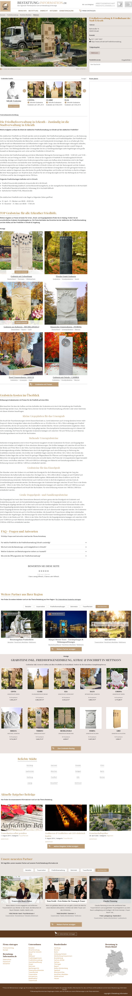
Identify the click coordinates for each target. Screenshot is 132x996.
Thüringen (21, 279)
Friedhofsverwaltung (12, 15)
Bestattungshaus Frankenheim (22, 639)
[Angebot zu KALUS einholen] (91, 679)
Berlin (102, 771)
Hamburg (30, 777)
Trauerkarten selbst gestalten (14, 833)
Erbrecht (44, 11)
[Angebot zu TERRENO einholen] (38, 718)
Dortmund (78, 783)
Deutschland (11, 279)
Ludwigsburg (122, 918)
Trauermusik (33, 980)
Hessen (56, 978)
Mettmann (36, 15)
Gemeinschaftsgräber (98, 833)
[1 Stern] (39, 571)
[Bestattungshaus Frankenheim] (22, 624)
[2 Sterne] (41, 571)
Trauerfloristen (87, 606)
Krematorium (33, 976)
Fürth (30, 329)
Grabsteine (56, 279)
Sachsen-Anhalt (59, 960)
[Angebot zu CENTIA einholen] (12, 679)
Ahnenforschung (34, 950)
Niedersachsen (59, 976)
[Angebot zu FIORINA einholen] (91, 718)
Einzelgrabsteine (67, 279)
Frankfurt (54, 777)
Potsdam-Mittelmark (31, 916)
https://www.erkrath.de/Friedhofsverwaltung (106, 42)
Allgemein (110, 836)
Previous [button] (4, 41)
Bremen (102, 777)
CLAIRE (49, 100)
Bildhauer (32, 956)
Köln (78, 777)
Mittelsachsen (30, 279)
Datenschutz (7, 959)
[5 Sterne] (48, 571)
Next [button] (83, 41)
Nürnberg (30, 765)
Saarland (57, 970)
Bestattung (33, 11)
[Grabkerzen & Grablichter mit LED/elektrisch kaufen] (66, 818)
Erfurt (102, 765)
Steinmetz (74, 870)
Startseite (2, 15)
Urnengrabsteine (67, 329)
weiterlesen (5, 839)
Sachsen (57, 962)
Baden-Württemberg (67, 916)
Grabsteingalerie (66, 11)
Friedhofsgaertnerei (35, 958)
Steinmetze (74, 606)
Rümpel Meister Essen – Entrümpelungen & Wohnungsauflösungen (66, 640)
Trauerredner (99, 642)
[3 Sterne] (44, 571)
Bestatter (28, 606)
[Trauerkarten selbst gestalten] (22, 818)
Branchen (22, 11)
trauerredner (40, 606)
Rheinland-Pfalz (59, 972)
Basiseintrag (100, 614)
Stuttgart (78, 771)
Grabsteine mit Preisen (43, 384)
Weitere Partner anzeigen (66, 924)
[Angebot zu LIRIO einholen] (117, 718)
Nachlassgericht (34, 968)
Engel (30, 380)
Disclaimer (6, 964)
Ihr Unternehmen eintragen (66, 934)
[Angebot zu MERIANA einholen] (12, 718)
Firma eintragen (88, 11)
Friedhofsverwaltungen (57, 606)
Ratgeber (53, 11)
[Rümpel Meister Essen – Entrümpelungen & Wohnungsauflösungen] (66, 624)
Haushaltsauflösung (54, 645)
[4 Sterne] (46, 571)
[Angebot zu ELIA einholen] (64, 679)
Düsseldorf (53, 783)
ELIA (67, 100)
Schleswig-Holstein (60, 954)
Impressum (6, 961)
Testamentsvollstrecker (36, 970)
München (54, 771)
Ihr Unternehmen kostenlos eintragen (68, 599)
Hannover (54, 765)
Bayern (23, 329)
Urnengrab (23, 380)
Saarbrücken (30, 771)
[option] (44, 42)
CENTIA (31, 100)
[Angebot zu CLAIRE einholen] (38, 679)
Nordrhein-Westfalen (25, 15)
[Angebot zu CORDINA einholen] (117, 679)
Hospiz (31, 964)
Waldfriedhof (33, 978)
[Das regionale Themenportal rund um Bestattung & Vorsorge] (5, 6)
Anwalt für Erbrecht (35, 952)
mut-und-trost (110, 639)
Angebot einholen (21, 272)
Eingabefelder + (127, 60)
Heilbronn (78, 916)
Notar (30, 954)
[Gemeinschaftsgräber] (110, 818)
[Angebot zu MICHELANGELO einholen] (64, 718)
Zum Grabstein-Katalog (66, 748)
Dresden (78, 765)
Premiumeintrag (13, 614)
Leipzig (30, 783)
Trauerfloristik (23, 836)
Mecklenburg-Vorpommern (63, 956)
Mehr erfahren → (81, 69)
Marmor (77, 329)
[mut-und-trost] (110, 624)
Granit (77, 279)
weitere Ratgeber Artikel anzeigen (66, 846)
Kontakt (5, 950)
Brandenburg (19, 916)
